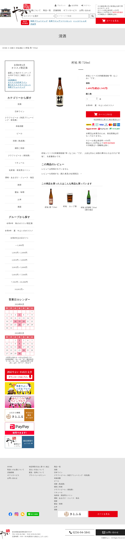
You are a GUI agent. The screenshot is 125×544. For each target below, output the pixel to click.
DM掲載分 (12, 80)
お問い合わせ (85, 10)
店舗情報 (57, 10)
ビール (19, 133)
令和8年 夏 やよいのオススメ (19, 231)
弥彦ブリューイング (39, 21)
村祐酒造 (19, 48)
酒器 (19, 207)
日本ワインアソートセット (60, 21)
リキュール (19, 163)
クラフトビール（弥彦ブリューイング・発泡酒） (19, 119)
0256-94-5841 (81, 532)
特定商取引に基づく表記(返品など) (107, 119)
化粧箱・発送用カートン (19, 170)
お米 (19, 199)
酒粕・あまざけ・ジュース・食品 (19, 177)
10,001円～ (19, 289)
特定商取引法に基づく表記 (39, 467)
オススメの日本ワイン (17, 82)
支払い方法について (36, 470)
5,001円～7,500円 (19, 275)
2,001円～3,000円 (19, 260)
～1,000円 (19, 245)
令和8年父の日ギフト (19, 238)
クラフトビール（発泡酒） (19, 155)
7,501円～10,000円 (19, 282)
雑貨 (19, 185)
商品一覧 (47, 10)
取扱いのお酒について (31, 10)
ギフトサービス (70, 10)
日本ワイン (19, 111)
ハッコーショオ (80, 21)
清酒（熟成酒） (19, 141)
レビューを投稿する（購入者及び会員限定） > (62, 174)
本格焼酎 (19, 126)
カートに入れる (105, 114)
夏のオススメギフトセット (19, 85)
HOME (4, 48)
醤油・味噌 (19, 192)
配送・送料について (36, 472)
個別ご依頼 (19, 148)
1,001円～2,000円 (19, 253)
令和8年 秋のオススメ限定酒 (19, 223)
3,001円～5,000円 (19, 267)
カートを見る (112, 21)
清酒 (12, 48)
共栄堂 (33, 24)
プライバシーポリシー (37, 475)
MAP (30, 532)
